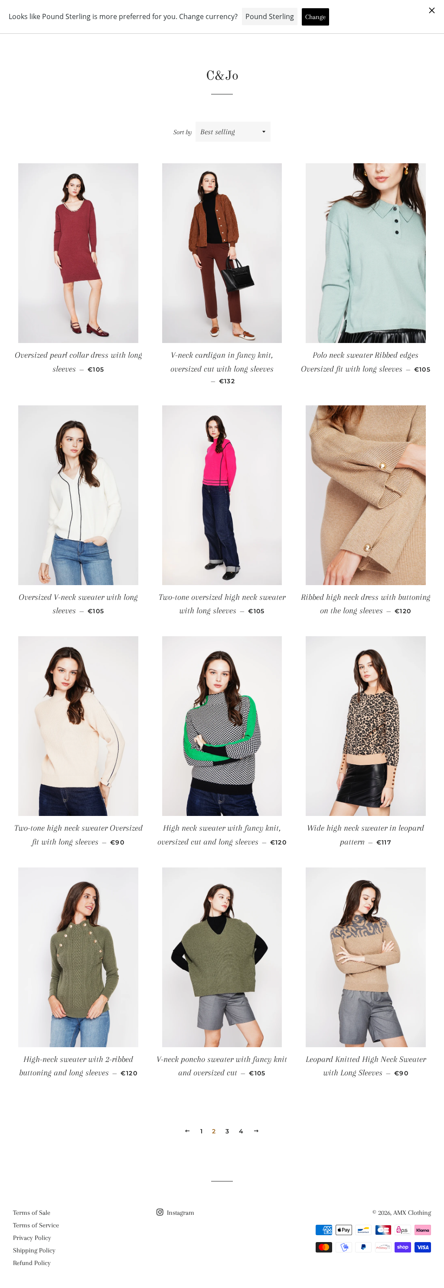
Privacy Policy (32, 1238)
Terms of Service (36, 1225)
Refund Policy (32, 1263)
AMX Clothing (412, 1213)
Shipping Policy (34, 1250)
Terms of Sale (31, 1213)
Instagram (179, 1213)
